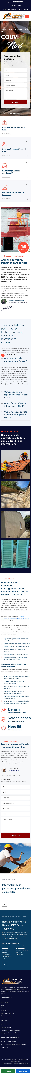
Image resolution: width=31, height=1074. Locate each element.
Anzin (11, 618)
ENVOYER (15, 102)
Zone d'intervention (6, 1016)
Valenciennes (5, 618)
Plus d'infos (6, 133)
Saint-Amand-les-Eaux (7, 1013)
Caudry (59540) (19, 952)
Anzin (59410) (5, 948)
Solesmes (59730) (20, 946)
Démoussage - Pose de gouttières (10, 1030)
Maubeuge (26, 618)
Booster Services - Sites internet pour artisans (15, 1063)
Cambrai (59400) (5, 952)
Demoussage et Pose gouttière (14, 537)
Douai (15, 618)
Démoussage (11, 172)
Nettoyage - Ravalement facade (15, 567)
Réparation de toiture (11, 478)
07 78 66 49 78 (18, 2)
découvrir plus (9, 355)
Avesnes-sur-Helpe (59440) (22, 950)
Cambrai (19, 618)
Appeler (8, 1071)
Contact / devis (16, 5)
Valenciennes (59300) (6, 946)
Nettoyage (13, 193)
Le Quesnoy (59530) (20, 948)
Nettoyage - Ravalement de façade (10, 1033)
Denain (22, 616)
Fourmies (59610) (19, 954)
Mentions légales (15, 1061)
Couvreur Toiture (13, 128)
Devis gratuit (23, 1071)
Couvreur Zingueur (14, 150)
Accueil (3, 113)
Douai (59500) (5, 950)
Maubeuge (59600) (6, 954)
